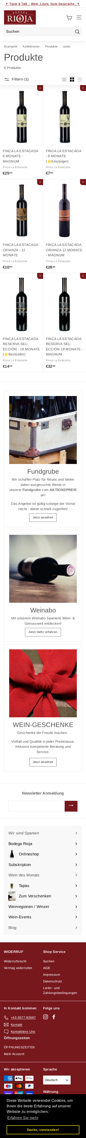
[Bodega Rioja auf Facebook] (53, 1016)
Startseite (10, 46)
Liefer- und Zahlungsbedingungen (60, 990)
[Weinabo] (43, 569)
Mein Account (14, 1054)
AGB (46, 968)
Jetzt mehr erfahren (42, 632)
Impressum (51, 974)
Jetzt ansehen (43, 517)
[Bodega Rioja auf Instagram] (45, 1016)
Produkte (51, 46)
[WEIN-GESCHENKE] (43, 683)
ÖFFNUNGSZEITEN (19, 1047)
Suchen (49, 961)
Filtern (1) (20, 79)
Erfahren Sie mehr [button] (22, 1118)
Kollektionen (31, 46)
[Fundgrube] (43, 430)
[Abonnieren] (71, 806)
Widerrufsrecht (15, 961)
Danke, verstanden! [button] (43, 1130)
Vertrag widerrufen (18, 968)
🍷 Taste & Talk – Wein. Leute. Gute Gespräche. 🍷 (42, 4)
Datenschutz (52, 981)
